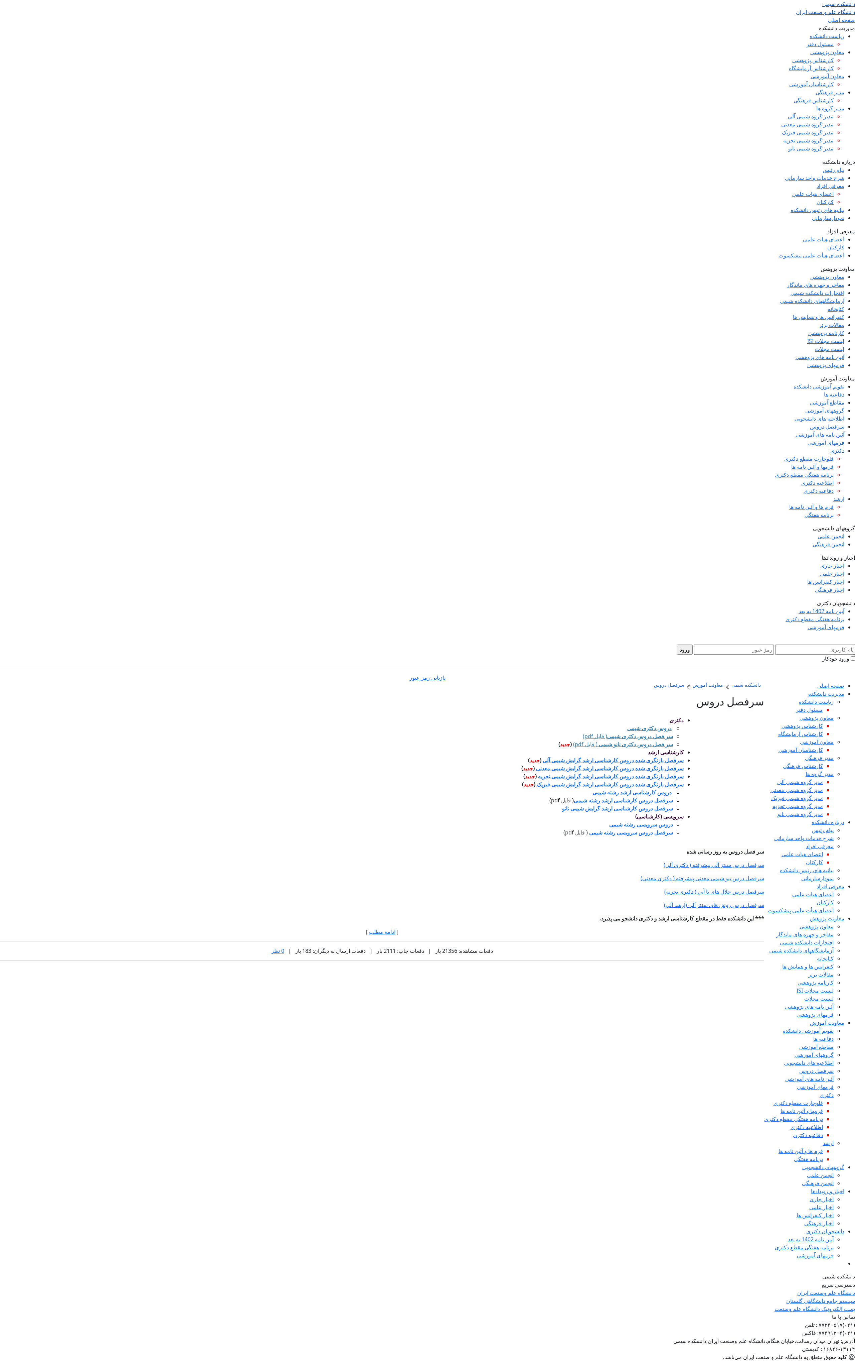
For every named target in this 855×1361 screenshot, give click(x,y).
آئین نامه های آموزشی (820, 434)
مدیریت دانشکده (826, 693)
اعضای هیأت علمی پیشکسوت (811, 255)
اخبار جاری (832, 565)
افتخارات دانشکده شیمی (817, 293)
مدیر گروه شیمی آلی (811, 116)
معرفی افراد (830, 186)
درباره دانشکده (828, 822)
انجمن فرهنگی (828, 544)
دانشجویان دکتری (825, 1231)
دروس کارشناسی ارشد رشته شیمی (632, 792)
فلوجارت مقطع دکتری (809, 458)
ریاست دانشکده (827, 36)
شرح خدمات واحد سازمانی (814, 178)
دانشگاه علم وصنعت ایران (826, 1292)
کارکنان (825, 202)
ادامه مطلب (382, 931)
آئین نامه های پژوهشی (820, 357)
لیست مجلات (829, 349)
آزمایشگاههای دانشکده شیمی (812, 301)
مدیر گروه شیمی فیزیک (808, 132)
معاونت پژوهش (827, 918)
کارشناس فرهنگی (814, 100)
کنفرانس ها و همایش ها (818, 317)
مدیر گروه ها (830, 108)
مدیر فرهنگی (830, 92)
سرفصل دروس (827, 426)
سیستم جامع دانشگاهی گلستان (820, 1301)
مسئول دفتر (820, 44)
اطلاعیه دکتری (817, 482)
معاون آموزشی (827, 76)
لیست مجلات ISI (825, 341)
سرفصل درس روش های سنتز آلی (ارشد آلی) (714, 905)
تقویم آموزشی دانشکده (819, 386)
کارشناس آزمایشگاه (811, 68)
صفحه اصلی (841, 20)
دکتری (837, 450)
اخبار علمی (832, 573)
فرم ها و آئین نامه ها (811, 507)
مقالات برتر (831, 325)
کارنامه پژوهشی (826, 333)
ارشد (838, 498)
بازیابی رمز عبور (427, 677)
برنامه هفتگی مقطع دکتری (804, 474)
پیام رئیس (833, 170)
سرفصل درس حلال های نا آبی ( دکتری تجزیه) (714, 891)
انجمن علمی (831, 536)
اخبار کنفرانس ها (825, 581)
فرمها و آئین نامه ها (812, 466)
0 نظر (277, 950)
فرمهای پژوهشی (825, 365)
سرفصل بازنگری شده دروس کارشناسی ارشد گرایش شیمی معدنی (610, 768)
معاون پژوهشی (827, 52)
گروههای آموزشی (824, 410)
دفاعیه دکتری (819, 490)
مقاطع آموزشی (827, 402)
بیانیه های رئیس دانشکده (817, 210)
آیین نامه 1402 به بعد (821, 611)
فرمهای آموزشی (826, 442)
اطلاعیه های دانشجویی (819, 418)
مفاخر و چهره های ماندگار (815, 285)
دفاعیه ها (834, 394)
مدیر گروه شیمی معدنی (807, 124)
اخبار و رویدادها (827, 1191)
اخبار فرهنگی (829, 589)
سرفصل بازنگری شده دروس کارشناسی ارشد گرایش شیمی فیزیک (610, 784)
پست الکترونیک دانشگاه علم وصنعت (815, 1309)
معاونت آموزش (827, 1022)
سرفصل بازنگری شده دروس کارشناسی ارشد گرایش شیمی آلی (613, 760)
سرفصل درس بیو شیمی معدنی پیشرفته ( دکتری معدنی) (702, 878)
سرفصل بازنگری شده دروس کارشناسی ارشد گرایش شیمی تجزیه (611, 776)
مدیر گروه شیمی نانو (811, 148)
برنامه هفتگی (819, 515)
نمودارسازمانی (828, 218)
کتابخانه (836, 309)
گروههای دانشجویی (823, 1167)
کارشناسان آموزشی (811, 84)
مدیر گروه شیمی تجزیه (808, 140)
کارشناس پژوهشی (813, 60)
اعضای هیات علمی (813, 194)
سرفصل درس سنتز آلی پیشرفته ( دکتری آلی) (714, 865)
